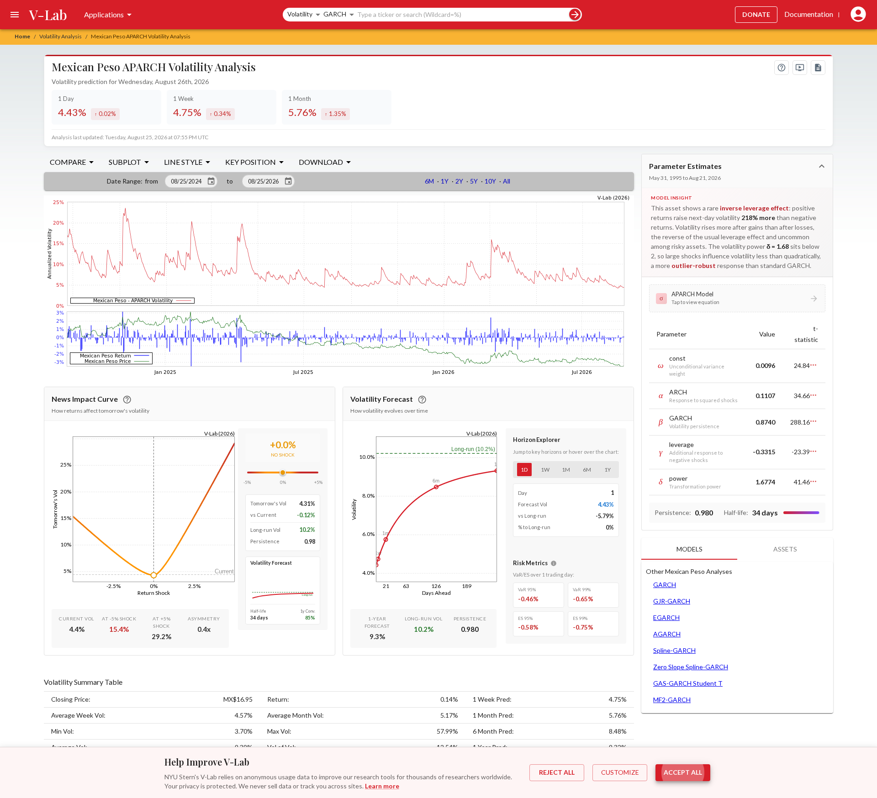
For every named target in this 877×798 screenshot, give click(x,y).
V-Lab (48, 14)
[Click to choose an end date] (288, 181)
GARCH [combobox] (334, 14)
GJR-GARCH (671, 601)
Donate (756, 14)
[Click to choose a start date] (211, 181)
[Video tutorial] (799, 67)
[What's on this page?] (781, 67)
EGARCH (666, 617)
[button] (737, 298)
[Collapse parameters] (821, 166)
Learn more (382, 786)
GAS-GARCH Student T (688, 683)
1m (566, 469)
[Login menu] (856, 14)
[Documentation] (818, 67)
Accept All (683, 772)
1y (607, 469)
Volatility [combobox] (299, 14)
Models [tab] (689, 549)
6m (587, 469)
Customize (620, 772)
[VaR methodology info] (553, 563)
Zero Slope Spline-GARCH (690, 667)
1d (524, 469)
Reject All (557, 772)
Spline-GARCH (674, 650)
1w (545, 469)
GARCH (664, 584)
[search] (575, 14)
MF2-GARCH (672, 700)
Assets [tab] (785, 549)
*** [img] (813, 365)
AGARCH (667, 634)
